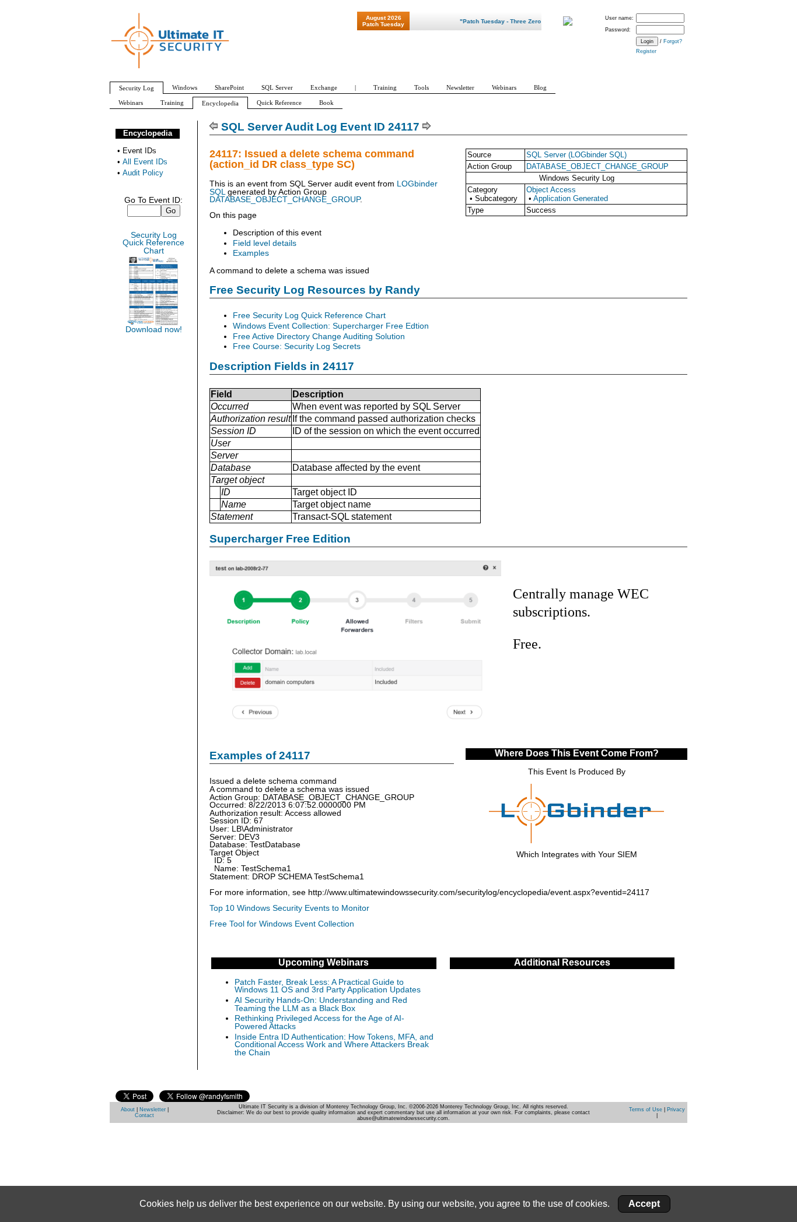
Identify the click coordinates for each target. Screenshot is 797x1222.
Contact (144, 1115)
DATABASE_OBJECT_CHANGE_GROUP (597, 166)
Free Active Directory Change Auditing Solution (319, 336)
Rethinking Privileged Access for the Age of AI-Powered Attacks (319, 1022)
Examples (251, 253)
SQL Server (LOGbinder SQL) (576, 154)
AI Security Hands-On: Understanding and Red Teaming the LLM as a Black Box (321, 1004)
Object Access (551, 189)
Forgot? (672, 41)
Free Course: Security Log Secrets (297, 346)
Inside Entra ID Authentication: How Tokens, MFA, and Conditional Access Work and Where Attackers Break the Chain (334, 1045)
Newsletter (152, 1109)
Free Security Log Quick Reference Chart (309, 315)
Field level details (264, 243)
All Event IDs (145, 161)
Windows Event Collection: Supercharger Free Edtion (331, 326)
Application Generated (570, 198)
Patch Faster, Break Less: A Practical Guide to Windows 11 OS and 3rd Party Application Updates (328, 986)
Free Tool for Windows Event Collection (281, 924)
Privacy (676, 1109)
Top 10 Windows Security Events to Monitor (289, 908)
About (128, 1109)
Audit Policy (143, 172)
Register (646, 51)
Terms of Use (645, 1109)
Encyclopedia (147, 133)
